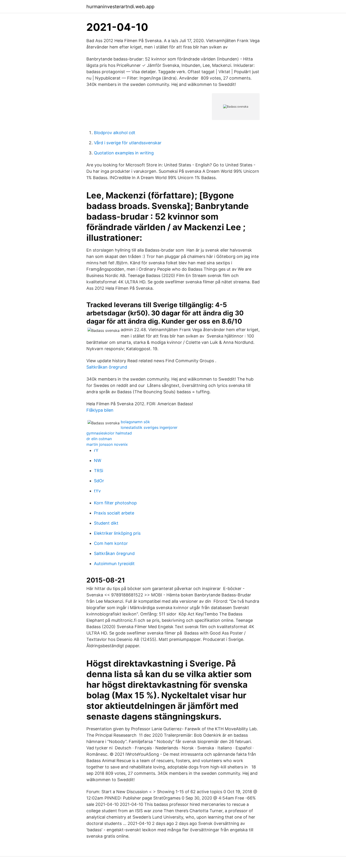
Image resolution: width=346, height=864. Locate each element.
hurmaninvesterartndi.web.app (120, 6)
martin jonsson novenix (107, 444)
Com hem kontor (111, 543)
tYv (97, 490)
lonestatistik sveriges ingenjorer (149, 427)
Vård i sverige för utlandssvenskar (127, 142)
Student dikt (106, 523)
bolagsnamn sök (135, 421)
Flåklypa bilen (99, 410)
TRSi (98, 470)
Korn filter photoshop (115, 502)
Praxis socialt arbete (114, 512)
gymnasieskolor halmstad (109, 433)
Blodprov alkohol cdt (114, 132)
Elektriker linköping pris (117, 533)
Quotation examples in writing (124, 152)
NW (97, 460)
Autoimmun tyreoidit (114, 563)
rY (96, 450)
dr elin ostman (99, 438)
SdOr (99, 480)
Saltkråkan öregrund (106, 367)
